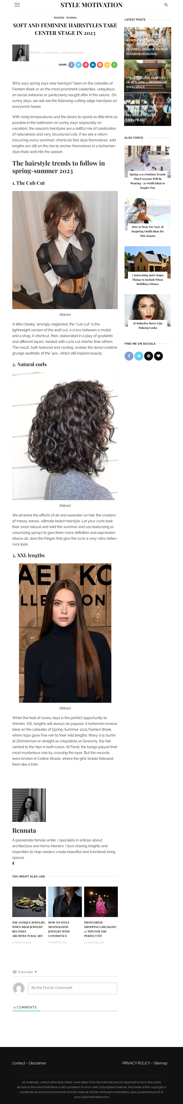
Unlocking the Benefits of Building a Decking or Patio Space (146, 82)
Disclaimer (37, 1063)
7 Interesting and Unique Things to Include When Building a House (148, 279)
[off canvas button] (17, 4)
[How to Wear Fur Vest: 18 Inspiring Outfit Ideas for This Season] (148, 214)
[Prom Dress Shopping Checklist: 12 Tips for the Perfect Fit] (101, 901)
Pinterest (65, 314)
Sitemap (160, 1063)
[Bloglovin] (158, 356)
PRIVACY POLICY (136, 1063)
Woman (71, 17)
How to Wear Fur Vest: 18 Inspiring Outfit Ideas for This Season (147, 231)
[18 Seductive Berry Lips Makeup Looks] (148, 310)
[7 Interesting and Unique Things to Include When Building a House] (148, 262)
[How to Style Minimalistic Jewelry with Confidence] (65, 901)
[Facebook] (13, 863)
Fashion (59, 17)
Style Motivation (91, 4)
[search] (166, 4)
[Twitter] (138, 356)
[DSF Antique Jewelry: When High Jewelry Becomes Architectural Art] (29, 901)
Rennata (35, 52)
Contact (18, 1063)
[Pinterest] (148, 356)
